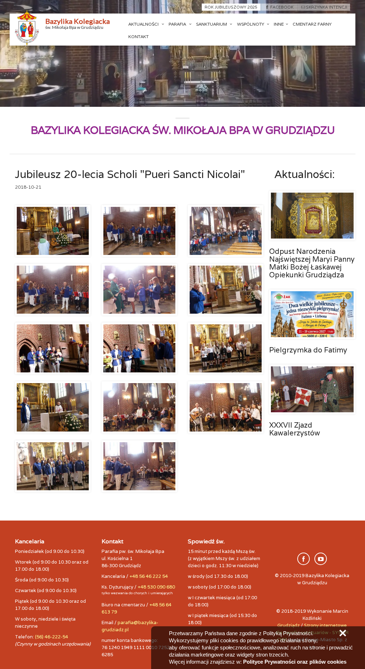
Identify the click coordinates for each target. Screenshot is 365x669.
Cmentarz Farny (312, 24)
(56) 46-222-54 (51, 637)
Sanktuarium (212, 24)
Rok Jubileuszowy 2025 (231, 7)
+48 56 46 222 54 (148, 576)
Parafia (178, 24)
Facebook (281, 7)
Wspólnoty (251, 24)
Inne (279, 24)
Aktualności (144, 24)
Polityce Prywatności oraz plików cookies (294, 662)
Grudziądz (288, 625)
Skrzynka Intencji (326, 7)
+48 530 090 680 (156, 587)
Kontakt (138, 36)
